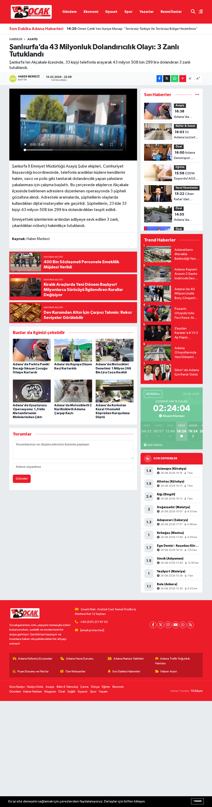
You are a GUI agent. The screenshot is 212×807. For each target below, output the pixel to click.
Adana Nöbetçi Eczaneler (35, 658)
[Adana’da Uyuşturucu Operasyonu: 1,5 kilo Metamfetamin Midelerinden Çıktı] (32, 391)
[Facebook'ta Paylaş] (159, 78)
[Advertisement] (106, 754)
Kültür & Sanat (185, 126)
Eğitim (180, 167)
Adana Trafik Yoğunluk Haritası (172, 661)
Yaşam (103, 691)
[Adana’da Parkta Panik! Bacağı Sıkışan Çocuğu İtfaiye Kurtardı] (32, 350)
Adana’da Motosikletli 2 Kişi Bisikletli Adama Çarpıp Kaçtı (73, 409)
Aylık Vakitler (155, 445)
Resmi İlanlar (171, 11)
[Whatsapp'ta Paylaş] (174, 78)
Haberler (15, 39)
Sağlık (71, 691)
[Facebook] (153, 624)
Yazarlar (147, 11)
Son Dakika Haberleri (126, 671)
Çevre (84, 686)
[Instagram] (168, 624)
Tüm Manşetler (75, 671)
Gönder (22, 478)
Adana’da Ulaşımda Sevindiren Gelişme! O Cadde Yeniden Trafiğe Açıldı (186, 218)
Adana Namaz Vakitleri (128, 658)
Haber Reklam (32, 691)
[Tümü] (197, 95)
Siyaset (111, 11)
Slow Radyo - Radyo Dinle (26, 686)
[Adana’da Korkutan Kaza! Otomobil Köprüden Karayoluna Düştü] (115, 391)
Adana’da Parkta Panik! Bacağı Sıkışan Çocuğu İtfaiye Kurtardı (31, 368)
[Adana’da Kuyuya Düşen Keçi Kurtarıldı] (73, 350)
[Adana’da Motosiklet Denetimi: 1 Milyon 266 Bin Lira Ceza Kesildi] (115, 350)
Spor (128, 11)
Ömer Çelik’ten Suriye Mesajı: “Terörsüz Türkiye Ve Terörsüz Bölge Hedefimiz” (132, 28)
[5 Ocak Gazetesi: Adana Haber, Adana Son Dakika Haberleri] (31, 11)
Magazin (50, 691)
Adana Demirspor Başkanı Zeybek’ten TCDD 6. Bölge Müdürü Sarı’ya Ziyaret (185, 156)
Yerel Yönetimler (187, 188)
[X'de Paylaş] (166, 78)
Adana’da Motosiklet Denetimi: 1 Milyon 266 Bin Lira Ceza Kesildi (113, 368)
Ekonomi (91, 11)
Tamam (197, 801)
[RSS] (190, 624)
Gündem (69, 11)
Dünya (95, 686)
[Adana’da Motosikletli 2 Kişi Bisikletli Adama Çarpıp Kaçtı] (73, 391)
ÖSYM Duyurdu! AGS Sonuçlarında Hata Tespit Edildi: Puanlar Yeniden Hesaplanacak (185, 176)
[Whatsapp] (182, 624)
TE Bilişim (197, 690)
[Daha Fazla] (182, 78)
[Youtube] (175, 624)
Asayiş (33, 39)
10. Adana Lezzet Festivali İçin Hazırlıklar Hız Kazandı (184, 135)
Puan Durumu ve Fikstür (33, 671)
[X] (160, 624)
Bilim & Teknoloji (67, 686)
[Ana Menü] (199, 11)
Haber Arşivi (168, 671)
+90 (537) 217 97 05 (94, 622)
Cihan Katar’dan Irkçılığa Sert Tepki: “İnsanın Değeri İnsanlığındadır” (186, 197)
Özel (179, 146)
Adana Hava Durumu (79, 658)
